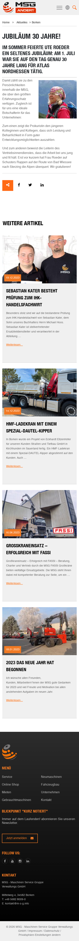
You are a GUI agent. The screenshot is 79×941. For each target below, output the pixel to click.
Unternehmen (50, 792)
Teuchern (38, 477)
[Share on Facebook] (19, 185)
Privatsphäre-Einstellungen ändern (40, 935)
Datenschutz (51, 931)
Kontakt (46, 800)
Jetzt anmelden (17, 838)
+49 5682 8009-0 (15, 899)
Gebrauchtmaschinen (16, 800)
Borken (38, 471)
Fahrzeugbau (50, 784)
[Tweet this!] (30, 185)
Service (7, 777)
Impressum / (36, 931)
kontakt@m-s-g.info (17, 903)
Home (6, 22)
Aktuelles (21, 22)
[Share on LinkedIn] (42, 185)
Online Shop (10, 784)
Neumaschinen (51, 777)
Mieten (6, 792)
